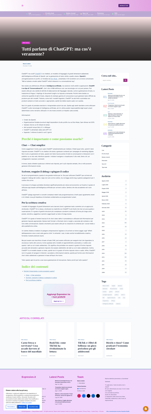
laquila (113, 285)
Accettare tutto (33, 406)
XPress (113, 300)
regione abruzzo (111, 297)
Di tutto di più (105, 153)
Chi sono (101, 411)
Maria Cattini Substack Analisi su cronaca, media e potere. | (68, 411)
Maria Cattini (27, 63)
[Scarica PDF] (145, 408)
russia (121, 288)
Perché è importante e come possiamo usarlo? (39, 271)
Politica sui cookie (26, 402)
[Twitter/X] (88, 396)
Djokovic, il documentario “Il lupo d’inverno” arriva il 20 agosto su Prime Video (115, 115)
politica (116, 294)
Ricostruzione (113, 288)
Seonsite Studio (125, 411)
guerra (110, 291)
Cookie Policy (94, 411)
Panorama (104, 160)
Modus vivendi (106, 157)
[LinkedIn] (93, 396)
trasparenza (106, 300)
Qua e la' (104, 164)
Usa (124, 297)
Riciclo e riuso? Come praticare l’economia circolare (117, 345)
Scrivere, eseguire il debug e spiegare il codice (41, 278)
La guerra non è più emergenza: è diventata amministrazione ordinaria (116, 133)
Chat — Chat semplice (33, 275)
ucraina (104, 291)
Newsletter (124, 5)
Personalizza (11, 406)
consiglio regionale (107, 294)
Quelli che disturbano (111, 394)
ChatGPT (38, 74)
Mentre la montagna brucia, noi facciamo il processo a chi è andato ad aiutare (116, 97)
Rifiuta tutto (22, 406)
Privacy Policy (86, 411)
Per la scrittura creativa (33, 280)
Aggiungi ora (58, 301)
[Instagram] (79, 396)
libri (103, 297)
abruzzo (120, 285)
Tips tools (26, 42)
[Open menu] (22, 5)
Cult (103, 150)
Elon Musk (54, 79)
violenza (118, 303)
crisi (119, 297)
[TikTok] (98, 396)
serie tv (123, 294)
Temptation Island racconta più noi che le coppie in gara (116, 105)
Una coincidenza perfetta (112, 392)
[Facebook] (84, 396)
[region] (22, 399)
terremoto (105, 288)
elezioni (117, 291)
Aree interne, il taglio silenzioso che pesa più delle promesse (116, 124)
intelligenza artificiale (108, 303)
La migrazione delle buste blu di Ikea (115, 396)
